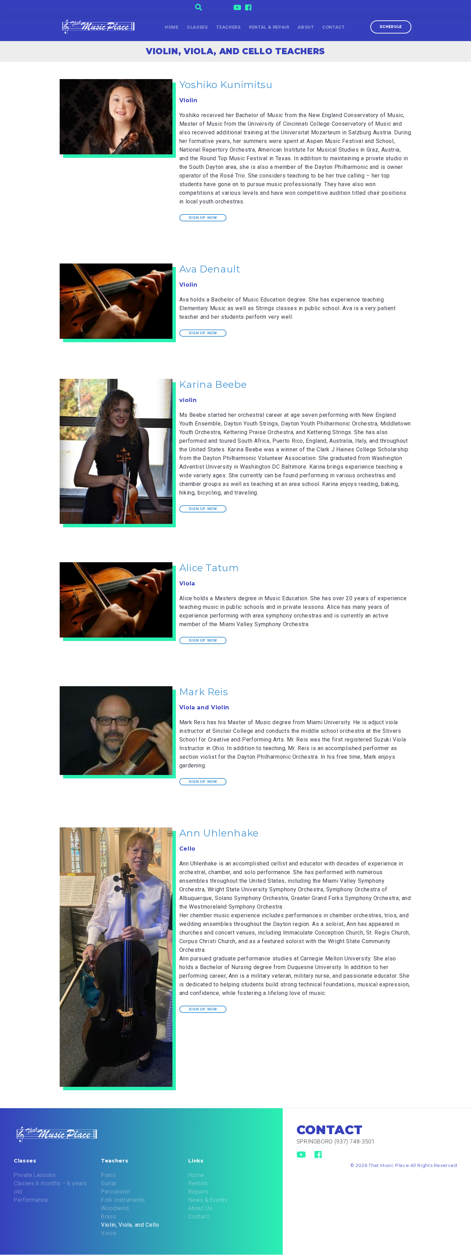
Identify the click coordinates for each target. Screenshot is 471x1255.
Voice (108, 1233)
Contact (333, 27)
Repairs (198, 1191)
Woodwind (115, 1208)
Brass (108, 1216)
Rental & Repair (269, 27)
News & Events (207, 1200)
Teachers (228, 27)
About (306, 27)
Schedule (391, 27)
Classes (197, 27)
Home (172, 27)
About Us (200, 1208)
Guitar (109, 1183)
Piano (108, 1175)
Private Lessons (35, 1175)
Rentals (198, 1183)
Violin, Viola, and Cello (130, 1225)
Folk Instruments (123, 1200)
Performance (31, 1200)
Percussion (115, 1191)
